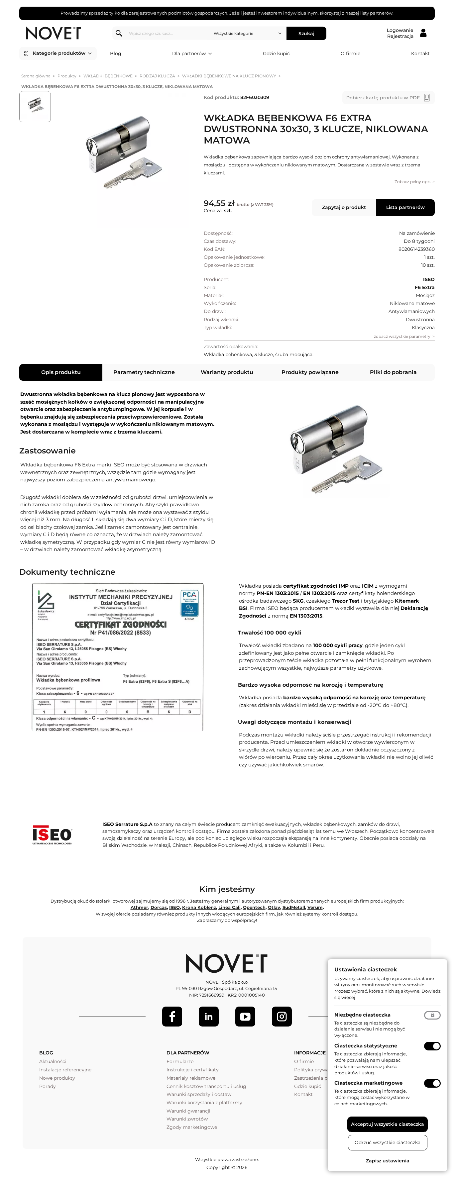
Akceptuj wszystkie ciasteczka (387, 1124)
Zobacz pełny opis (412, 181)
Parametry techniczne (144, 372)
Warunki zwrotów (187, 1119)
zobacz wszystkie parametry (402, 336)
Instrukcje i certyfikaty (193, 1070)
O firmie (350, 53)
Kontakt (420, 53)
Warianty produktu (227, 372)
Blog (115, 53)
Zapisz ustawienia (387, 1161)
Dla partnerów (189, 53)
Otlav (274, 907)
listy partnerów (376, 13)
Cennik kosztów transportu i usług (206, 1086)
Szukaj (306, 33)
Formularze (180, 1061)
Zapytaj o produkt (344, 207)
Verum (315, 907)
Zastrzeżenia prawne (318, 1078)
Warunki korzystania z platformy (204, 1103)
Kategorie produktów (59, 53)
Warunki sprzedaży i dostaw (199, 1094)
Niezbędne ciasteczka (362, 1015)
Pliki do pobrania (393, 372)
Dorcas (159, 907)
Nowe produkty (57, 1078)
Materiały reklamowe (191, 1078)
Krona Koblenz (199, 907)
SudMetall (294, 907)
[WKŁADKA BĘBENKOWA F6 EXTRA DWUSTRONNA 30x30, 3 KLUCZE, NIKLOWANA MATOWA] (121, 161)
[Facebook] (172, 1017)
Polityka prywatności (318, 1070)
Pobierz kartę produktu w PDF (383, 98)
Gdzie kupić (276, 53)
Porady (47, 1086)
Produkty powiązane (310, 372)
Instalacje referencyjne (65, 1070)
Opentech (254, 907)
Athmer (139, 907)
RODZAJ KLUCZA (157, 75)
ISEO (174, 907)
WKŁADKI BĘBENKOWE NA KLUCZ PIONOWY (229, 75)
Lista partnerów (405, 207)
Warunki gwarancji (188, 1111)
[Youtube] (245, 1017)
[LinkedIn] (209, 1017)
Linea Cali (229, 907)
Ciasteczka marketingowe (368, 1083)
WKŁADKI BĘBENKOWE (108, 75)
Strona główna (36, 75)
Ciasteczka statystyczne (365, 1045)
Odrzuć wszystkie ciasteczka (387, 1142)
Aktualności (52, 1061)
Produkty (66, 75)
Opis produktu (61, 372)
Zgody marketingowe (192, 1127)
